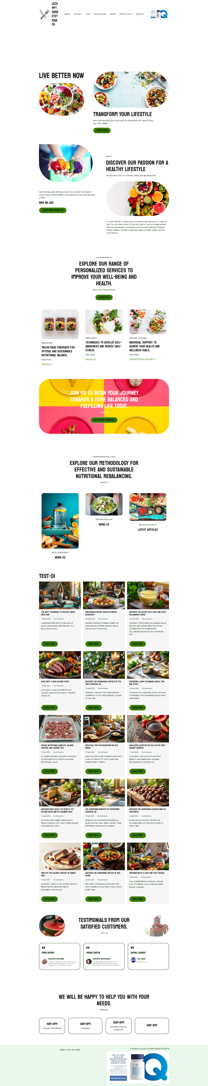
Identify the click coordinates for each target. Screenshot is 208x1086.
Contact (78, 14)
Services (140, 14)
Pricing (113, 14)
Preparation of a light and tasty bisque (146, 873)
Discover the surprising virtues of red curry (102, 874)
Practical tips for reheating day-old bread (101, 746)
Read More (49, 644)
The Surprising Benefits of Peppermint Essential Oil (102, 810)
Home (87, 14)
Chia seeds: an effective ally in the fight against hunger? (147, 746)
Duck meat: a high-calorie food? (55, 682)
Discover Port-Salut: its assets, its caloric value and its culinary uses (57, 810)
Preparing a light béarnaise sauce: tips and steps (146, 683)
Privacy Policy (126, 14)
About (67, 14)
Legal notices (100, 14)
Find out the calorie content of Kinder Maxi (58, 874)
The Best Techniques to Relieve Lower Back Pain (58, 613)
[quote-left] (43, 947)
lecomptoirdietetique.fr (55, 14)
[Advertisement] (104, 44)
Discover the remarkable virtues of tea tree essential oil (103, 683)
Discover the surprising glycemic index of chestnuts (147, 810)
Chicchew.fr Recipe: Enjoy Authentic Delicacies (101, 613)
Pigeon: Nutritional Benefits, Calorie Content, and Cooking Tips (57, 746)
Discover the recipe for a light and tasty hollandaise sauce (147, 613)
